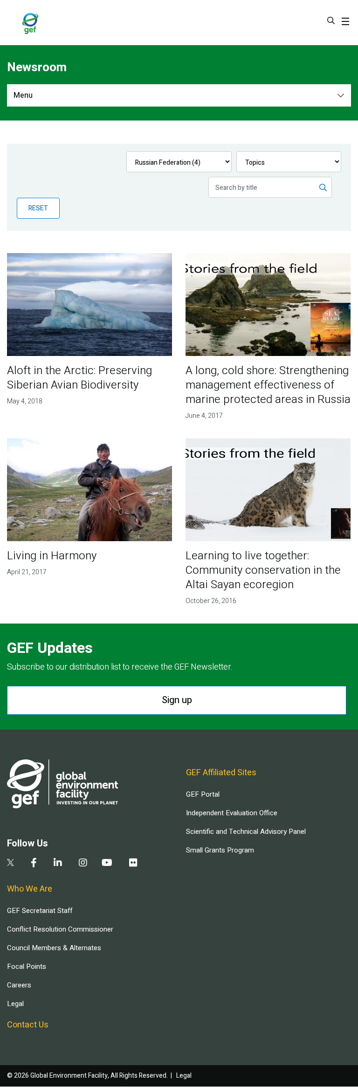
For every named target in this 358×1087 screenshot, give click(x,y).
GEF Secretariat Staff (39, 911)
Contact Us (27, 1025)
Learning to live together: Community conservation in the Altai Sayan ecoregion (263, 570)
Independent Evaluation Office (231, 813)
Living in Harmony (51, 556)
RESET (38, 208)
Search (331, 20)
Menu (23, 95)
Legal (15, 1004)
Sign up (177, 700)
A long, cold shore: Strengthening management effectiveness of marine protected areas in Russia (268, 385)
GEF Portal (203, 794)
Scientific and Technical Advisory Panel (246, 831)
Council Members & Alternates (54, 948)
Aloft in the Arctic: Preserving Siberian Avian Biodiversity (79, 377)
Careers (19, 985)
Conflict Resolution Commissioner (60, 929)
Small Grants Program (220, 850)
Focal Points (26, 966)
